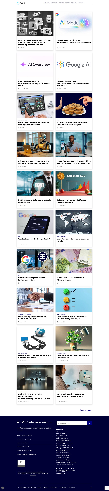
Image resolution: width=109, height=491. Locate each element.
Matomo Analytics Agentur (63, 455)
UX (57, 120)
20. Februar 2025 (23, 283)
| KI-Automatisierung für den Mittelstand (31, 472)
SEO (19, 79)
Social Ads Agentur (61, 433)
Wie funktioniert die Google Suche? (34, 239)
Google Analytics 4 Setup (62, 452)
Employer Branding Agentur (63, 445)
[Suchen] (89, 423)
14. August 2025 (62, 88)
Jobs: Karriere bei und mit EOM (24, 450)
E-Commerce (21, 314)
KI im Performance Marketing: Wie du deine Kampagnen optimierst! (33, 162)
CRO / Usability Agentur (62, 442)
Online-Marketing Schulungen (24, 439)
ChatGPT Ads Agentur (62, 438)
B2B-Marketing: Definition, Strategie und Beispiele (34, 201)
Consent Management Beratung (64, 464)
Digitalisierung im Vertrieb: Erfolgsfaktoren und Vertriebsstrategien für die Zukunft (34, 396)
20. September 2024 (63, 360)
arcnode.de (33, 475)
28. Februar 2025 (62, 205)
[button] (3, 488)
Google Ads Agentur (61, 435)
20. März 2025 (23, 205)
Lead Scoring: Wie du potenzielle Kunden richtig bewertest (72, 318)
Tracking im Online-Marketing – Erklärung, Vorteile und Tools (71, 395)
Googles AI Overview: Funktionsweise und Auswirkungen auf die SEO (73, 83)
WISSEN (61, 3)
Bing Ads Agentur (60, 437)
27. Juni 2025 (61, 127)
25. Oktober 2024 (23, 360)
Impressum (46, 487)
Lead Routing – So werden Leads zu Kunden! (73, 240)
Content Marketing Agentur (63, 440)
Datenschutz (54, 487)
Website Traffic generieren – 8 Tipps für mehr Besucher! (34, 356)
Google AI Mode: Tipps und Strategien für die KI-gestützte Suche (74, 41)
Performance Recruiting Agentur (64, 447)
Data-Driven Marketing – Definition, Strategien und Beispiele (34, 123)
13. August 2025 (23, 127)
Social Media (28, 314)
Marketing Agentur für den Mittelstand (66, 462)
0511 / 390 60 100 (60, 471)
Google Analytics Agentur (62, 450)
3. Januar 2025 (23, 321)
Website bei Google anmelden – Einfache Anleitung (32, 279)
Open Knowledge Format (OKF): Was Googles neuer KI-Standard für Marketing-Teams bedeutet (34, 42)
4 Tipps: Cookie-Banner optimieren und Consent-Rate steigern (72, 123)
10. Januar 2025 (62, 283)
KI (57, 38)
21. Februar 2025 (62, 244)
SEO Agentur (59, 432)
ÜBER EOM (74, 3)
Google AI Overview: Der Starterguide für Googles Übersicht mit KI (34, 83)
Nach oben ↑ (72, 487)
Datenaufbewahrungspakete (63, 454)
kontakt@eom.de (60, 473)
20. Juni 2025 (23, 166)
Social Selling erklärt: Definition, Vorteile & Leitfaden (32, 318)
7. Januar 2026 (62, 47)
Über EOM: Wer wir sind (23, 446)
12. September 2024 (63, 401)
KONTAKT (81, 3)
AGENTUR (46, 3)
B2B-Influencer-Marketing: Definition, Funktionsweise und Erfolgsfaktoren (74, 162)
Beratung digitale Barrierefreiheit (64, 443)
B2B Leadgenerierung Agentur (64, 460)
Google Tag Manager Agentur (64, 448)
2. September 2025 (24, 88)
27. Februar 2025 (23, 244)
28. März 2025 (62, 166)
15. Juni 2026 (22, 47)
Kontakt (39, 487)
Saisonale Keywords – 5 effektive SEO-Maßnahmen (71, 201)
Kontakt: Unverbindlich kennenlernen (26, 454)
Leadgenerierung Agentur (63, 459)
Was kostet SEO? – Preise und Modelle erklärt (70, 279)
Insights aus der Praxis (22, 443)
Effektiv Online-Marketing (29, 487)
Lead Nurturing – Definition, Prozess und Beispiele (73, 356)
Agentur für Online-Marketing (24, 435)
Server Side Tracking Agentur (63, 457)
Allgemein (20, 38)
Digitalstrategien (22, 120)
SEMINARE (54, 3)
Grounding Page (63, 487)
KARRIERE (67, 3)
